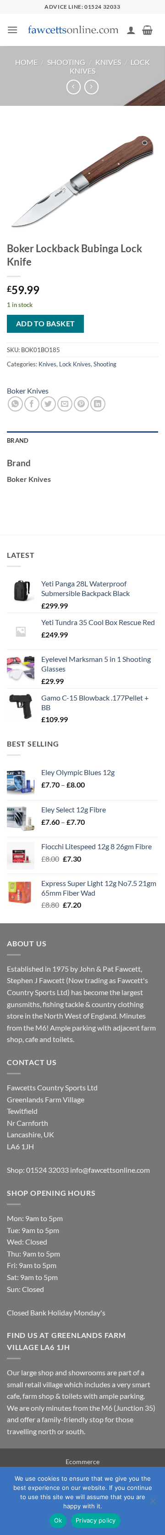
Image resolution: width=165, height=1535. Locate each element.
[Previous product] (91, 87)
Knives (108, 62)
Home (26, 62)
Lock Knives (75, 364)
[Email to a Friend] (64, 403)
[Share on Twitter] (48, 403)
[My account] (131, 30)
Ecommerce (82, 1461)
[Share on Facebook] (31, 403)
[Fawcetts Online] (74, 30)
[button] (12, 29)
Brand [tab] (17, 440)
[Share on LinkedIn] (97, 403)
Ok (58, 1520)
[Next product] (73, 87)
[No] (152, 1503)
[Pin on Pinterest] (81, 403)
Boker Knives (28, 390)
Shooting (66, 62)
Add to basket (45, 323)
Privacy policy (96, 1520)
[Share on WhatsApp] (15, 403)
